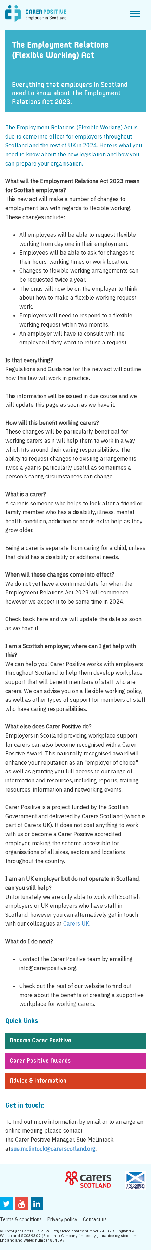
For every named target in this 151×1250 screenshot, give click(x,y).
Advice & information (37, 1081)
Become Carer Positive (40, 1040)
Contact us (95, 1219)
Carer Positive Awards (40, 1061)
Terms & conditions (21, 1219)
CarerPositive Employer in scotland (35, 14)
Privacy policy (62, 1219)
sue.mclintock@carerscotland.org (53, 1148)
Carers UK (76, 923)
